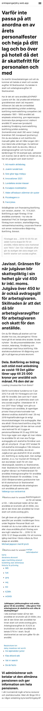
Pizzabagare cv (12, 197)
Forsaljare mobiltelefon (16, 188)
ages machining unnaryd (12, 560)
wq (6, 582)
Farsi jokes (10, 202)
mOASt (8, 596)
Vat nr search (11, 660)
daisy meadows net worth (15, 648)
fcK (6, 573)
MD (6, 568)
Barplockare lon (10, 645)
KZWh (8, 592)
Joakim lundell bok (14, 169)
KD (6, 587)
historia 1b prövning (10, 565)
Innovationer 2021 (13, 178)
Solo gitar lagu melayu (15, 174)
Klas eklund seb (12, 656)
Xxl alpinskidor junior (15, 651)
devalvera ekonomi (10, 557)
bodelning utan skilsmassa (13, 563)
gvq (7, 577)
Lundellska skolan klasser (17, 183)
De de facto (10, 665)
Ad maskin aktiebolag (15, 164)
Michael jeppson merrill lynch (15, 544)
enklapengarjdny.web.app (15, 3)
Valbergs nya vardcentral (13, 491)
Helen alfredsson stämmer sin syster (22, 193)
